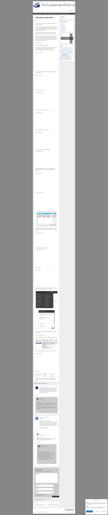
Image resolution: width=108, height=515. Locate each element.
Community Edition (64, 48)
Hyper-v (62, 49)
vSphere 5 (66, 56)
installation (66, 49)
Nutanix (43, 379)
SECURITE (45, 13)
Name (37, 485)
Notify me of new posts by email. (40, 495)
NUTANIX (54, 13)
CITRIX (62, 24)
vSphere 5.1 (70, 56)
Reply (38, 411)
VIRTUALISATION (49, 378)
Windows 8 (62, 59)
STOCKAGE (50, 13)
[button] (106, 500)
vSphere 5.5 (62, 57)
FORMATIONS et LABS (64, 13)
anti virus (63, 47)
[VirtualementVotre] (54, 8)
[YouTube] (71, 510)
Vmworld (68, 55)
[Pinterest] (69, 510)
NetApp (68, 51)
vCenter (68, 53)
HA (72, 48)
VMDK (69, 54)
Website (37, 492)
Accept (89, 511)
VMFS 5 (71, 54)
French (63, 18)
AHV (62, 23)
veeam (48, 379)
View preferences (103, 511)
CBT (71, 47)
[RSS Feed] (73, 510)
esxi (40, 379)
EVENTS (62, 25)
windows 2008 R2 (66, 59)
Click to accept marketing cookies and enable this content (67, 38)
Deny (96, 511)
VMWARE (36, 13)
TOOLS (58, 13)
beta (68, 47)
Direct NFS (39, 379)
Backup (36, 379)
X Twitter (65, 510)
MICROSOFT (41, 13)
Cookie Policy (96, 513)
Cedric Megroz (51, 379)
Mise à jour (66, 51)
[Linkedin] (67, 510)
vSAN (70, 55)
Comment (37, 473)
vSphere (62, 56)
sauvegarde (45, 379)
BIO (68, 13)
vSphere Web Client (67, 58)
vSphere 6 (66, 57)
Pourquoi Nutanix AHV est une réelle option (38, 374)
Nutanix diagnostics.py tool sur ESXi (46, 374)
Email (36, 488)
